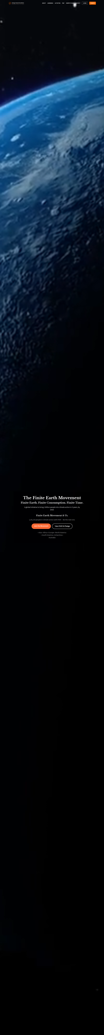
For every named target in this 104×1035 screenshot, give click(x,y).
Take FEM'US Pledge (62, 526)
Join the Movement (41, 526)
